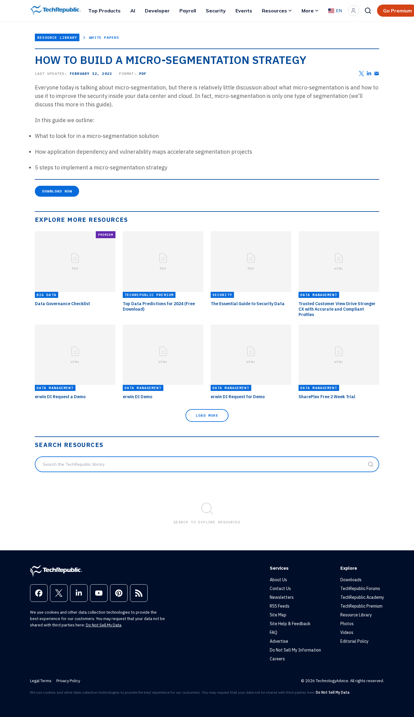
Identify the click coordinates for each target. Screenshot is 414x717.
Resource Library (57, 37)
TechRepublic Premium (361, 606)
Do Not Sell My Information (295, 650)
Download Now (57, 191)
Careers (277, 659)
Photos (347, 623)
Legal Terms (41, 680)
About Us (278, 579)
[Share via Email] (376, 73)
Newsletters (282, 597)
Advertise (279, 641)
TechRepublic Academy (362, 597)
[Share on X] (361, 73)
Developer (157, 11)
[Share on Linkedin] (369, 73)
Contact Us (280, 588)
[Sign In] (353, 10)
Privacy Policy (68, 680)
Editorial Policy (354, 641)
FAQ (273, 632)
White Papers (104, 37)
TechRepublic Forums (360, 588)
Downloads (351, 579)
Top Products (104, 11)
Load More (207, 415)
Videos (346, 632)
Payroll (187, 11)
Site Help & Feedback (290, 623)
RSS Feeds (279, 606)
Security (216, 11)
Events (243, 11)
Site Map (278, 615)
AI (132, 11)
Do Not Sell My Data (103, 625)
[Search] (367, 10)
